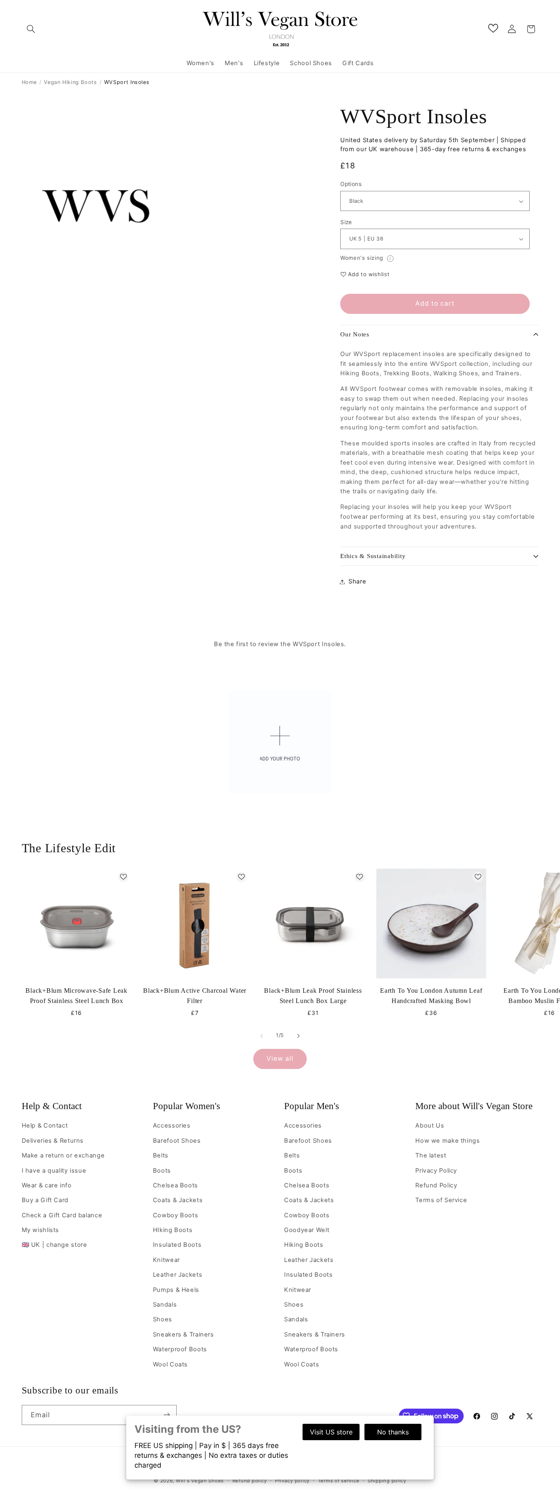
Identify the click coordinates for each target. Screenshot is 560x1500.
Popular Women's (186, 1106)
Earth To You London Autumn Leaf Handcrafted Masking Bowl (431, 995)
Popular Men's (311, 1106)
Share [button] (357, 581)
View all (280, 1058)
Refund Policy (436, 1185)
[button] (31, 29)
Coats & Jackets (178, 1200)
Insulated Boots (177, 1244)
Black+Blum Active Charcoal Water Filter (194, 995)
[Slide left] (262, 1036)
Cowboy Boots (175, 1215)
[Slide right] (298, 1036)
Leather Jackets (177, 1274)
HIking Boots (173, 1229)
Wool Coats (170, 1364)
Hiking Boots (303, 1244)
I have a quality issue (54, 1170)
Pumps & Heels (176, 1289)
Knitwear (166, 1259)
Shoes (162, 1319)
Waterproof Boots (180, 1348)
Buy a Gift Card (45, 1200)
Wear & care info (47, 1185)
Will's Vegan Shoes (200, 1481)
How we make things (447, 1140)
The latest (430, 1155)
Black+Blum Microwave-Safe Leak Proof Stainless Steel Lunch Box (76, 995)
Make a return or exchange (63, 1155)
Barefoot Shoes (177, 1140)
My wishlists (40, 1229)
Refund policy (249, 1481)
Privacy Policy (436, 1170)
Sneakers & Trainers (183, 1334)
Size (346, 222)
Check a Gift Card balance (62, 1215)
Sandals (165, 1304)
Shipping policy (387, 1481)
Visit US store (331, 1432)
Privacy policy (292, 1481)
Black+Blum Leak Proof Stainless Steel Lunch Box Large (313, 995)
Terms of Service (441, 1200)
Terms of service (339, 1481)
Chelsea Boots (175, 1185)
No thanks (393, 1432)
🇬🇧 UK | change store (54, 1244)
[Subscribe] (166, 1415)
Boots (162, 1170)
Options (351, 184)
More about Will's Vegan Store (474, 1106)
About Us (429, 1125)
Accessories (172, 1125)
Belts (160, 1155)
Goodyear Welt (306, 1229)
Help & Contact (52, 1106)
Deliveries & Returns (53, 1140)
